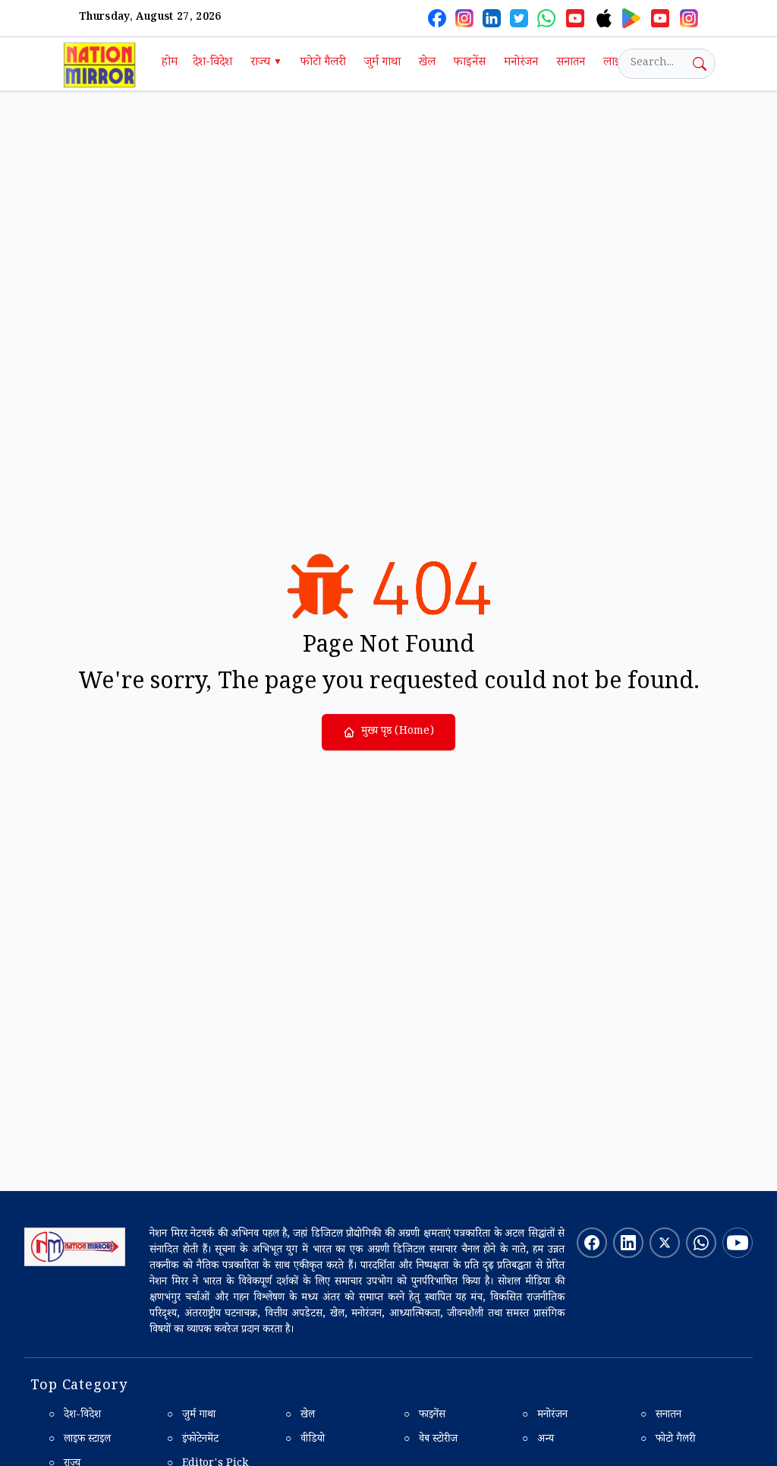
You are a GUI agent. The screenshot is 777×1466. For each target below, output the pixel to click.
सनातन (570, 63)
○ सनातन (660, 1416)
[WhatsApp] (546, 18)
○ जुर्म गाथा (191, 1416)
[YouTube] (575, 18)
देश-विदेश (212, 63)
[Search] (699, 64)
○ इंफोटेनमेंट (193, 1440)
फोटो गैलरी (323, 63)
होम (170, 63)
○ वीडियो (305, 1440)
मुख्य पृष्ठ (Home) (397, 732)
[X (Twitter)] (519, 18)
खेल (427, 63)
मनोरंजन (521, 63)
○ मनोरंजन (545, 1416)
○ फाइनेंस (424, 1416)
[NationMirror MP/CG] (689, 18)
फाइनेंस (470, 63)
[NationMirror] (464, 18)
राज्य (266, 63)
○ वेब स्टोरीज (431, 1440)
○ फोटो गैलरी (667, 1440)
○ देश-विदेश (75, 1416)
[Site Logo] (74, 1246)
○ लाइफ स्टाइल (80, 1440)
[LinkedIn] (492, 18)
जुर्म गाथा (382, 63)
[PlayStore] (631, 18)
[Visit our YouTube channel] (737, 1242)
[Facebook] (437, 18)
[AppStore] (604, 18)
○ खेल (300, 1416)
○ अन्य (538, 1440)
